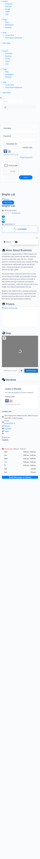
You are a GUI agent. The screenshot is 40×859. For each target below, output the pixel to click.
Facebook (7, 429)
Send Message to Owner (20, 477)
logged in (17, 392)
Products (8, 27)
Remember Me (11, 144)
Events (7, 9)
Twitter (6, 431)
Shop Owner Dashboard (13, 38)
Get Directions (31, 370)
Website (7, 426)
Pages (5, 19)
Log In (26, 177)
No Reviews (16, 213)
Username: (7, 128)
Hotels (7, 12)
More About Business (19, 250)
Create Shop (9, 35)
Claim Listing (8, 202)
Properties (8, 4)
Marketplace (9, 25)
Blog (6, 22)
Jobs (7, 14)
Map (8, 333)
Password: (7, 136)
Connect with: (28, 147)
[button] (20, 48)
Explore (5, 1)
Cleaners (22, 229)
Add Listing (6, 43)
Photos (10, 304)
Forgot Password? (26, 157)
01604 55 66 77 (9, 423)
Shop (4, 32)
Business (8, 6)
